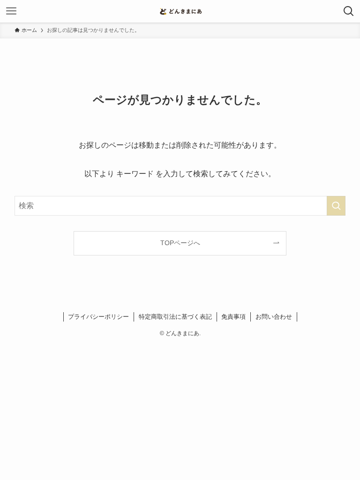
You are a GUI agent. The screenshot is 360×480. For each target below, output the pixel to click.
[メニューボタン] (11, 11)
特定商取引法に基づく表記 (175, 316)
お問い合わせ (273, 316)
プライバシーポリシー (98, 316)
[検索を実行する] (336, 206)
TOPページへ (180, 243)
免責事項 (233, 316)
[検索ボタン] (349, 11)
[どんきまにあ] (180, 11)
